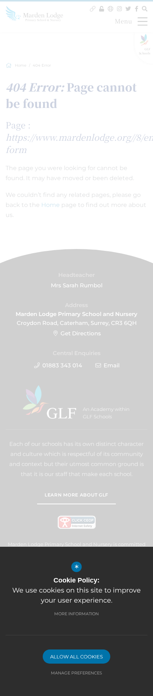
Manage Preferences (76, 673)
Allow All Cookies (76, 657)
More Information (76, 613)
